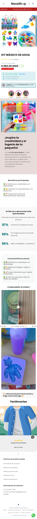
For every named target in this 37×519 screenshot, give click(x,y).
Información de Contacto (11, 463)
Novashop (16, 508)
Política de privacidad (15, 510)
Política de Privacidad (10, 467)
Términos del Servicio (10, 479)
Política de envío (8, 475)
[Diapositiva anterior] (15, 454)
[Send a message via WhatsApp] (33, 515)
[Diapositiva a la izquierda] (15, 51)
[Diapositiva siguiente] (22, 454)
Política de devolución (10, 471)
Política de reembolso (28, 510)
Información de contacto (19, 515)
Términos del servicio (14, 512)
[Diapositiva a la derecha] (22, 51)
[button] (3, 4)
